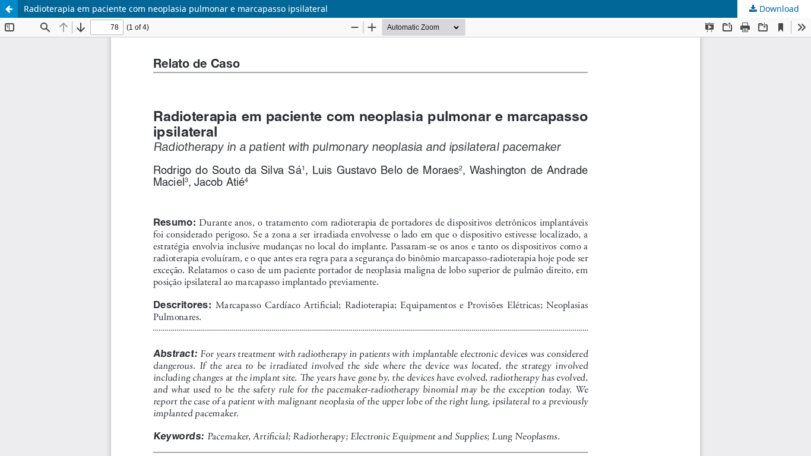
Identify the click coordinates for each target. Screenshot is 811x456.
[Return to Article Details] (9, 9)
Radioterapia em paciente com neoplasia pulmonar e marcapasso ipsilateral (176, 8)
